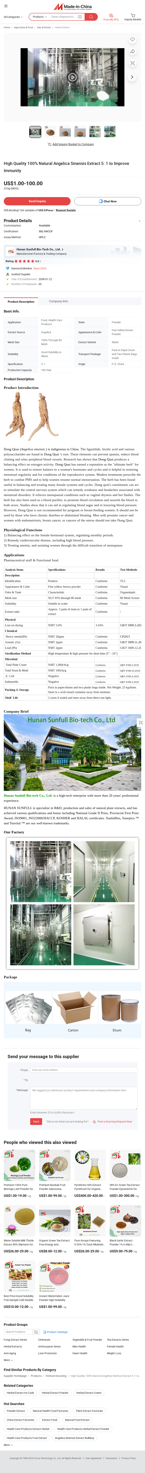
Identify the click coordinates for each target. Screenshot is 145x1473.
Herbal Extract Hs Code (20, 1393)
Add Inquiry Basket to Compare (73, 144)
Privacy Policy (128, 1458)
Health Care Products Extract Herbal (28, 1429)
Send (36, 1121)
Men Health (79, 1346)
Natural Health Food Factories (50, 1411)
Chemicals (44, 1339)
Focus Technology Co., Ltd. (48, 1458)
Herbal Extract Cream (88, 1393)
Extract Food (49, 1420)
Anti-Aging (10, 1353)
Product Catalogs (57, 1332)
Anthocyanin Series (49, 1346)
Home (7, 27)
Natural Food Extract (77, 1420)
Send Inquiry (37, 201)
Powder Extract (16, 1411)
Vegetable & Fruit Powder (87, 1339)
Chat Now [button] (110, 201)
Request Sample (66, 210)
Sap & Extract (44, 27)
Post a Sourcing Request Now (112, 1121)
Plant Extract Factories (89, 1411)
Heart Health (79, 1353)
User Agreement (94, 1458)
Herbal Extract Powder (55, 1393)
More (7, 1445)
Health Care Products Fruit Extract (27, 1438)
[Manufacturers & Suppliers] (73, 6)
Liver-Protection (47, 1353)
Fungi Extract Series (15, 1339)
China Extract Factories (20, 1420)
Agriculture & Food (23, 27)
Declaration (111, 1458)
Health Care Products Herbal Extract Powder (83, 1429)
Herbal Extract (62, 27)
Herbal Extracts (13, 1346)
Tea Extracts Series (118, 1339)
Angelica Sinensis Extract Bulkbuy (74, 1438)
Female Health (115, 1346)
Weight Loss (114, 1353)
